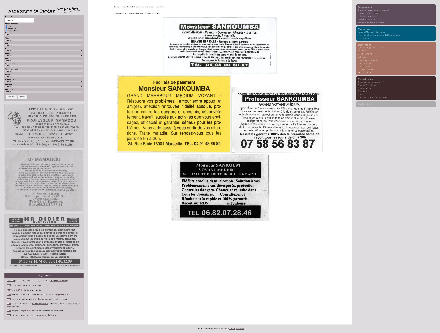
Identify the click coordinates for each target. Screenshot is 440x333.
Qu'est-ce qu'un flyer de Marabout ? (374, 10)
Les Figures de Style (366, 19)
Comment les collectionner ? (371, 82)
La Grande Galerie (58, 280)
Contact (362, 94)
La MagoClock (364, 38)
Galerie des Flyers (368, 13)
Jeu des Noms (364, 63)
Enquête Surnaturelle (367, 85)
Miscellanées (365, 79)
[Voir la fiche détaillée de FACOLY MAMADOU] (44, 181)
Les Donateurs (364, 88)
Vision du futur (364, 72)
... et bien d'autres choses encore (372, 97)
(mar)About (363, 91)
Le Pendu (362, 57)
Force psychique (365, 69)
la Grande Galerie (40, 303)
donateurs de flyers (46, 315)
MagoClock (19, 290)
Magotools (364, 29)
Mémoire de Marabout (368, 60)
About (232, 328)
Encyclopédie (365, 7)
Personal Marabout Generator (371, 32)
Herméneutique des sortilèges (371, 22)
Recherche (364, 104)
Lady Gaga (17, 285)
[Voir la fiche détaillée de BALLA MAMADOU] (44, 126)
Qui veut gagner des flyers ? (370, 47)
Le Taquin (362, 50)
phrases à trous (30, 310)
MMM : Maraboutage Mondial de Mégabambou (379, 35)
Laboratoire (364, 44)
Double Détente (365, 54)
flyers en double (45, 299)
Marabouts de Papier (32, 10)
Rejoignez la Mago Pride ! (369, 16)
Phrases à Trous (365, 66)
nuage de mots (61, 294)
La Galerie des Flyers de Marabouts (128, 7)
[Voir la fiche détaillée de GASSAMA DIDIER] (44, 241)
